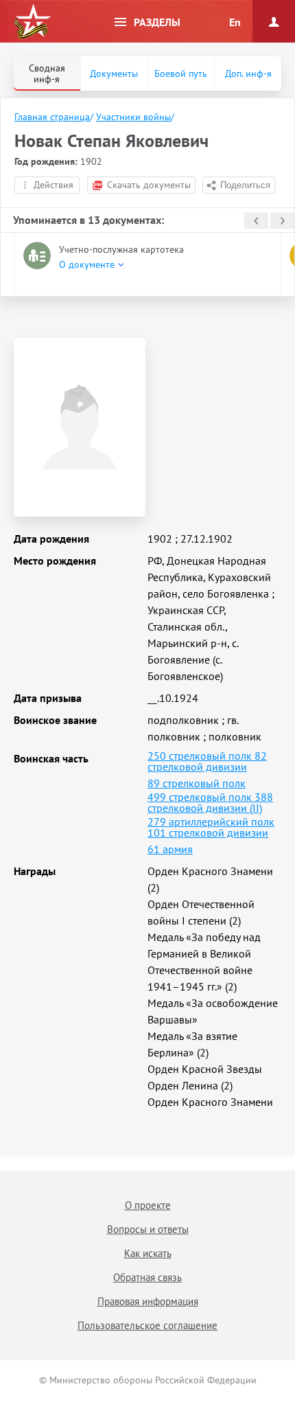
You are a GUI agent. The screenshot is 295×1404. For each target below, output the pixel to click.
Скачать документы (149, 185)
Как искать (148, 1253)
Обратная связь (147, 1277)
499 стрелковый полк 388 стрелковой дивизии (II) (210, 802)
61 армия (170, 848)
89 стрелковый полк (197, 783)
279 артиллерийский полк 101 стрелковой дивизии (211, 827)
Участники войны (133, 117)
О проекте (148, 1205)
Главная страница (52, 117)
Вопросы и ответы (148, 1229)
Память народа (32, 22)
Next (282, 220)
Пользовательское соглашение (147, 1325)
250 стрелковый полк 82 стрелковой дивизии (207, 761)
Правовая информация (147, 1301)
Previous (256, 220)
